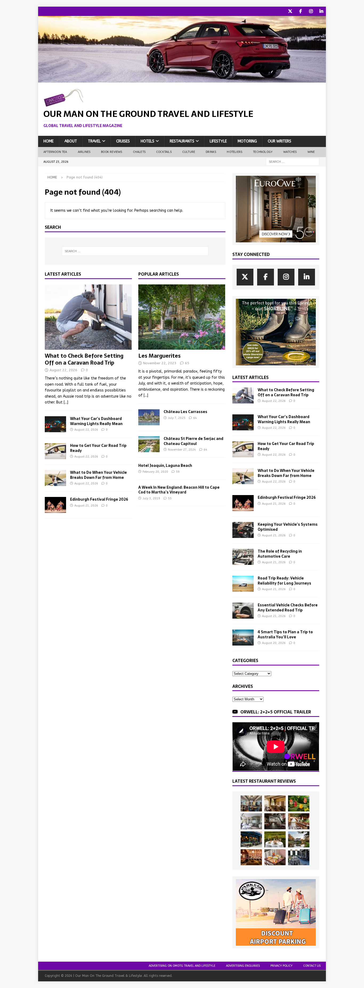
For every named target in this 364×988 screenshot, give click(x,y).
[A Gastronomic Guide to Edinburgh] (298, 839)
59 (178, 471)
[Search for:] (292, 161)
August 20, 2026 (274, 643)
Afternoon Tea (55, 152)
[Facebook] (300, 11)
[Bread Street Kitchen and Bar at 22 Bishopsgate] (275, 821)
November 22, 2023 (159, 363)
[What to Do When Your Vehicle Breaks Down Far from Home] (55, 478)
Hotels (147, 141)
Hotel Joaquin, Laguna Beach (165, 465)
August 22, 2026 (63, 370)
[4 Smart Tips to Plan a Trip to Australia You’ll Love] (243, 638)
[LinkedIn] (321, 11)
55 (170, 498)
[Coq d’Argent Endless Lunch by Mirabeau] (275, 839)
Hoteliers (234, 152)
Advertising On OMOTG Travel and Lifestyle (182, 965)
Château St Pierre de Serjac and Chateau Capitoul (193, 441)
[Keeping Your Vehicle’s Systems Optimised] (243, 530)
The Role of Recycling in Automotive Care (280, 553)
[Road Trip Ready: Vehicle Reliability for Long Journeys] (243, 584)
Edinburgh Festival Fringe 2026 (99, 499)
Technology (263, 152)
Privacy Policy (281, 965)
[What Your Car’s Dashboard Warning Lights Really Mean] (55, 424)
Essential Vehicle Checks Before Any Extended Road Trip (288, 607)
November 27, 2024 (182, 449)
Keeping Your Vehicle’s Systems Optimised (288, 526)
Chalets (139, 152)
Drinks (211, 152)
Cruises (123, 141)
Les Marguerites (159, 356)
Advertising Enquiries (243, 965)
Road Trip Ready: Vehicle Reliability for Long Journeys (284, 580)
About (70, 141)
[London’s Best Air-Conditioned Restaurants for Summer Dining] (251, 821)
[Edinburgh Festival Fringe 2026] (55, 505)
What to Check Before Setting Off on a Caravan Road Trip (84, 359)
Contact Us (312, 965)
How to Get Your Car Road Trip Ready (98, 448)
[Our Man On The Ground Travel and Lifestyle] (182, 79)
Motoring (247, 141)
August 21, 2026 (86, 505)
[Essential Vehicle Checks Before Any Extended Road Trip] (243, 611)
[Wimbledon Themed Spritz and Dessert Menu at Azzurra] (298, 803)
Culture (188, 152)
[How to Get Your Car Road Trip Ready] (55, 451)
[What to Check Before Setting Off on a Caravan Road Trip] (88, 317)
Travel (94, 141)
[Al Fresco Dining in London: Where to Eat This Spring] (298, 857)
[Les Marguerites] (181, 317)
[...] (66, 402)
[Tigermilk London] (251, 857)
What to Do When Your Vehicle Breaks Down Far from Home (98, 474)
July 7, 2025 (176, 418)
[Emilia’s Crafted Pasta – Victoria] (275, 857)
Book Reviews (111, 152)
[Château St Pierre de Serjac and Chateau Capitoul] (149, 444)
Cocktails (164, 152)
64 (195, 418)
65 (187, 363)
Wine (311, 152)
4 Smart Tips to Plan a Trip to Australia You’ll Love (285, 634)
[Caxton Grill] (251, 803)
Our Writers (279, 141)
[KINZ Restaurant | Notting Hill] (275, 803)
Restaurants (182, 141)
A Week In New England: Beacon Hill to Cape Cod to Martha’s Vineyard (179, 489)
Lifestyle (218, 141)
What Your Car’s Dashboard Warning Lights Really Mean (96, 421)
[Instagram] (311, 11)
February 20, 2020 (155, 471)
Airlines (84, 152)
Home (48, 141)
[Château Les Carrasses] (149, 417)
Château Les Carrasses (185, 412)
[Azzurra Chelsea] (251, 839)
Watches (290, 152)
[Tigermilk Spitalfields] (298, 821)
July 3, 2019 (151, 498)
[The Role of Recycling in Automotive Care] (243, 557)
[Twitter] (290, 11)
